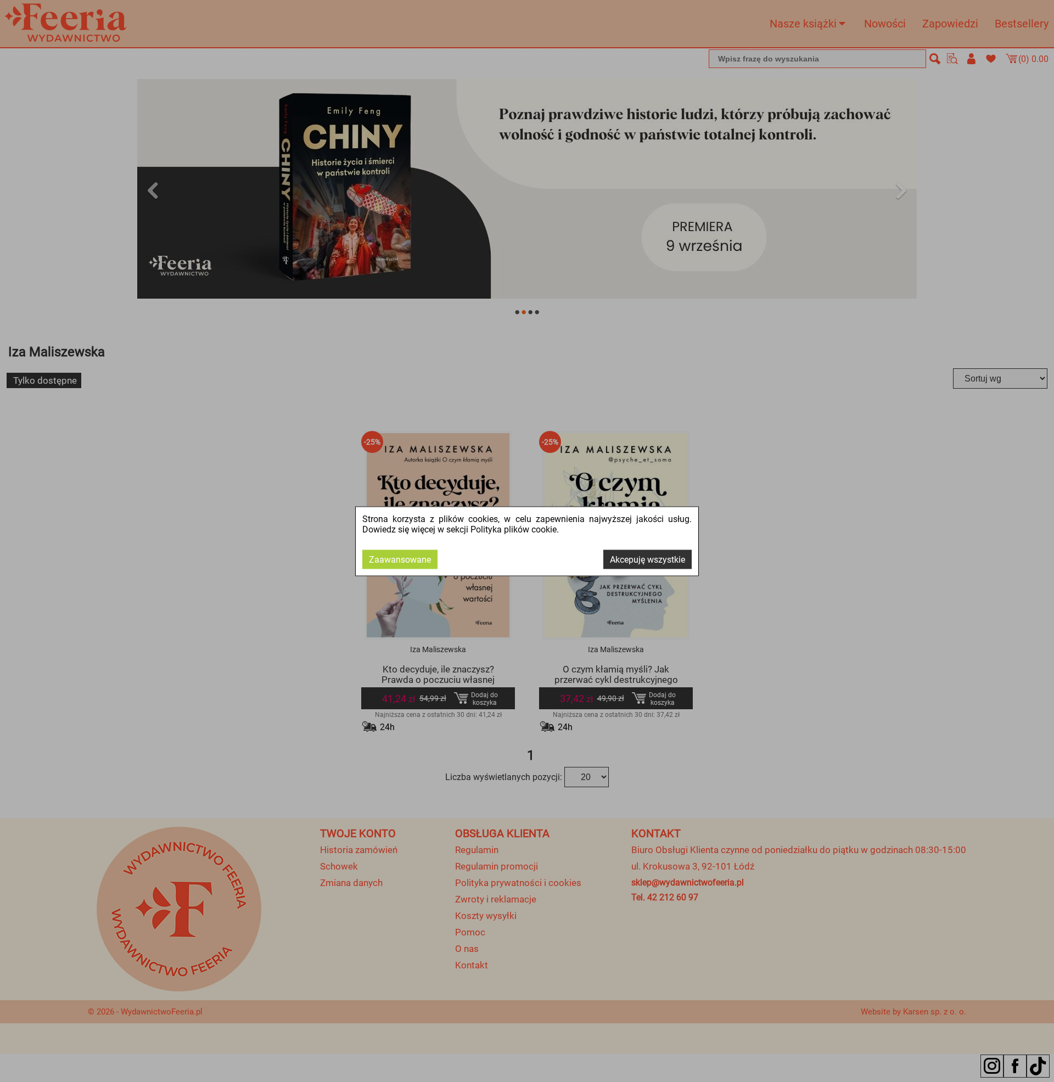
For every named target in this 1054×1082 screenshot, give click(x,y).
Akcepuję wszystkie (647, 559)
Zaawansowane (400, 559)
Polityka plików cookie (513, 529)
